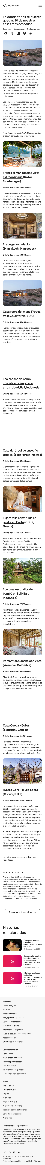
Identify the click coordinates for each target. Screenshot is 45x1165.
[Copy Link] (31, 33)
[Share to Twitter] (12, 33)
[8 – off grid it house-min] (22, 53)
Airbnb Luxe (7, 1118)
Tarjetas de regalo (10, 1102)
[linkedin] (14, 1152)
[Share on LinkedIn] (18, 33)
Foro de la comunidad (11, 1066)
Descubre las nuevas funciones (15, 1110)
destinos (31, 857)
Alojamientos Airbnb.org (12, 1106)
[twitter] (5, 1152)
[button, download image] (37, 45)
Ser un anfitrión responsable (13, 1070)
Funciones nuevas (10, 1090)
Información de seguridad (13, 1030)
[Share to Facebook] (6, 33)
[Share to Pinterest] (24, 33)
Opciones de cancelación (12, 1022)
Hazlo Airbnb (8, 1054)
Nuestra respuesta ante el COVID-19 (17, 1034)
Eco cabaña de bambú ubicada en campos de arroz (18, 383)
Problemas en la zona (11, 1026)
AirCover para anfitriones (12, 1058)
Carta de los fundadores (12, 1114)
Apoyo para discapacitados (13, 1018)
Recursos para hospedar (12, 1062)
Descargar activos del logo (21, 912)
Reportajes (8, 860)
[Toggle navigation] (40, 5)
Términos (37, 1161)
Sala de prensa (8, 1086)
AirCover (6, 1010)
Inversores (7, 1098)
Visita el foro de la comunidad (14, 1074)
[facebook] (19, 1152)
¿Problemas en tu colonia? (13, 1042)
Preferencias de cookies (12, 1161)
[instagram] (10, 1152)
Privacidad (28, 1161)
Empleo (6, 1094)
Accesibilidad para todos (12, 1038)
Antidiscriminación (10, 1014)
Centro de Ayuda (9, 1006)
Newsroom (13, 5)
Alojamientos (34, 29)
